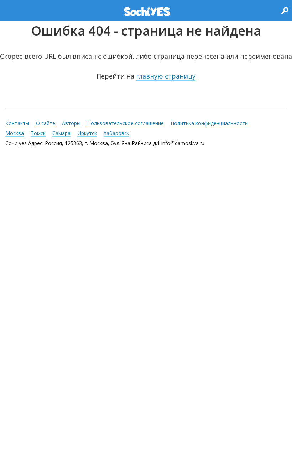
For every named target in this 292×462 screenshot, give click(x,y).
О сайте (45, 123)
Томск (38, 133)
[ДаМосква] (147, 11)
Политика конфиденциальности (209, 123)
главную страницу (165, 76)
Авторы (71, 123)
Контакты (17, 123)
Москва (14, 133)
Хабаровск (116, 133)
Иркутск (87, 133)
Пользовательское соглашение (125, 123)
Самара (61, 133)
